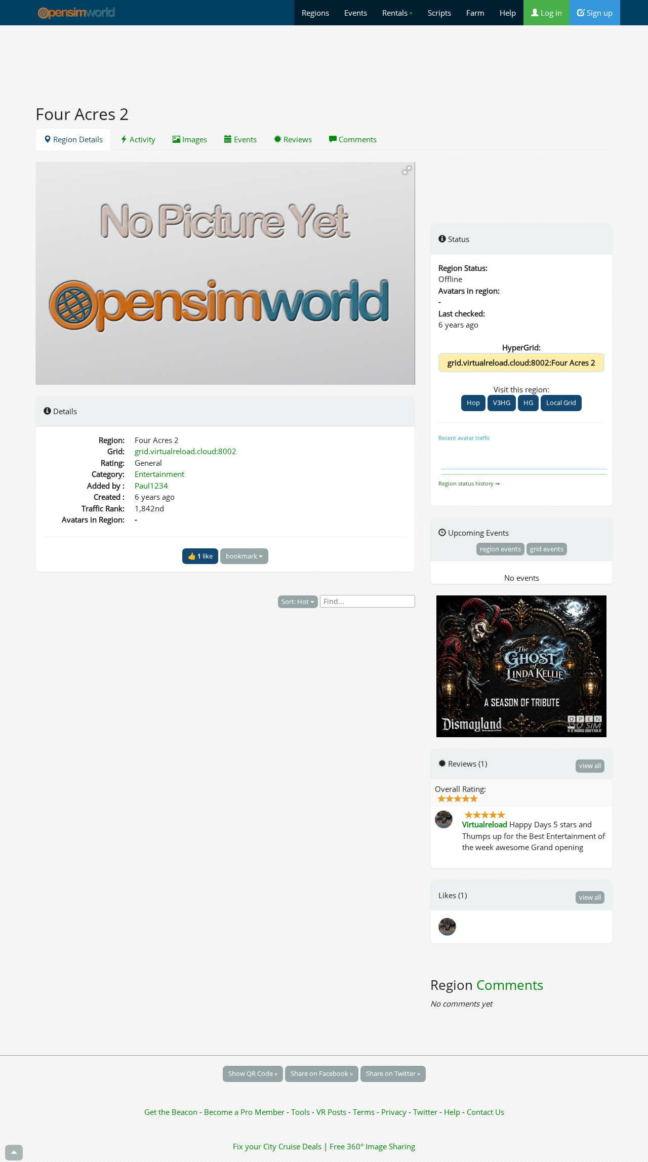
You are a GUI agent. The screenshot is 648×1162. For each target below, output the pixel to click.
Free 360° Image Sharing (372, 1146)
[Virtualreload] (448, 926)
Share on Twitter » (393, 1073)
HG (528, 402)
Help (508, 13)
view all (590, 765)
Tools (301, 1112)
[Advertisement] (324, 59)
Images (193, 139)
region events (500, 548)
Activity (141, 139)
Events (355, 13)
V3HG (501, 402)
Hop (473, 402)
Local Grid (561, 402)
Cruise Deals (299, 1146)
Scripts (439, 13)
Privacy (394, 1112)
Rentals (397, 13)
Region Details (77, 139)
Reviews (296, 139)
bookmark (242, 555)
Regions (315, 13)
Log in (550, 13)
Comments (357, 139)
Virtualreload (484, 824)
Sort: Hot (295, 601)
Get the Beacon (170, 1112)
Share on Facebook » (322, 1073)
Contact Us (485, 1112)
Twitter (425, 1112)
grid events (546, 548)
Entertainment (159, 474)
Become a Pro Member (245, 1112)
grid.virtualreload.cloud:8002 (185, 451)
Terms (365, 1112)
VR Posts (332, 1112)
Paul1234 (151, 485)
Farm (475, 13)
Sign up (599, 13)
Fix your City (254, 1146)
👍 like (200, 555)
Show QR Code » (252, 1073)
